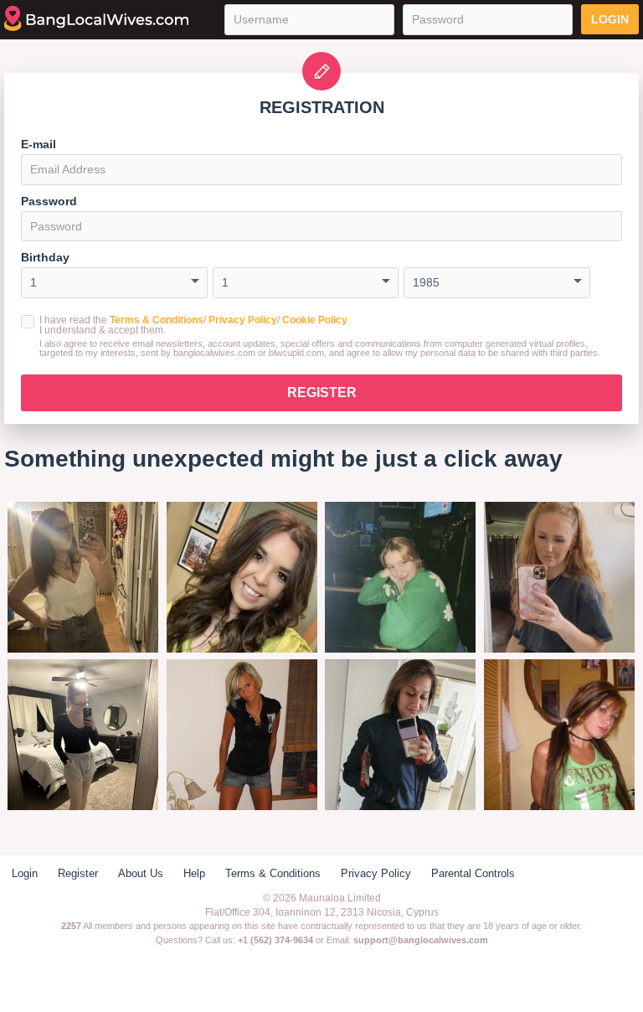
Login (610, 19)
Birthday (45, 257)
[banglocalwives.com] (96, 19)
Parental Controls (473, 873)
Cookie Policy (314, 320)
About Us (140, 873)
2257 (71, 926)
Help (194, 873)
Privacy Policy (242, 320)
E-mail (38, 144)
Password (49, 201)
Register (322, 392)
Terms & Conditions (156, 320)
